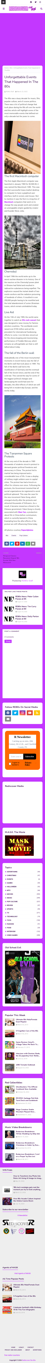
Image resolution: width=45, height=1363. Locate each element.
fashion (23, 924)
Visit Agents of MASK (22, 1273)
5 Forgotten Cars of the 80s (27, 1031)
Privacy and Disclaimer (13, 1350)
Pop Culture (24, 535)
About (27, 1350)
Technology (23, 916)
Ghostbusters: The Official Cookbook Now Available (26, 1088)
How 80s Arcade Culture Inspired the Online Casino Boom (26, 1200)
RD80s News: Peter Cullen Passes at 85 (26, 597)
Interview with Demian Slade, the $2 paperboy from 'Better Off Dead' (28, 1054)
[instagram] (40, 2)
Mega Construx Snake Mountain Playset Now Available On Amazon (25, 1110)
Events (14, 535)
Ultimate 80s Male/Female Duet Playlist (26, 1020)
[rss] (37, 712)
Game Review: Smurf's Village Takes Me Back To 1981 (26, 1043)
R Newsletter (23, 1215)
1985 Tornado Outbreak (25, 1065)
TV (23, 913)
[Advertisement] (22, 39)
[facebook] (31, 2)
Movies (23, 894)
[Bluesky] (15, 719)
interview (23, 931)
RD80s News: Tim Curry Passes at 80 (25, 607)
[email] (8, 719)
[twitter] (35, 2)
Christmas (23, 875)
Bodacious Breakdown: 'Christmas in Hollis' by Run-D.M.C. (27, 1144)
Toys (23, 920)
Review (23, 905)
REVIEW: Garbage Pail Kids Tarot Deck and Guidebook (27, 1099)
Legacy (21, 1347)
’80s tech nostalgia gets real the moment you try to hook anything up (26, 1188)
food (23, 928)
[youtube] (30, 712)
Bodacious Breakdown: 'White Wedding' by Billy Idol (28, 1133)
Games (23, 883)
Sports (23, 909)
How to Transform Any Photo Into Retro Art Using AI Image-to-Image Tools (27, 1177)
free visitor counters (12, 1355)
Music (23, 898)
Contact (31, 1347)
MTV (23, 890)
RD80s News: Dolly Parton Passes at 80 (27, 617)
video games (23, 935)
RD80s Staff (10, 91)
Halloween (23, 887)
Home (6, 68)
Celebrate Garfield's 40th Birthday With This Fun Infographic (27, 1308)
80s (11, 68)
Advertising (23, 872)
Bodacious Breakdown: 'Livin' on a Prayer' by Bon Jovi (28, 1155)
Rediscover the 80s (29, 1360)
